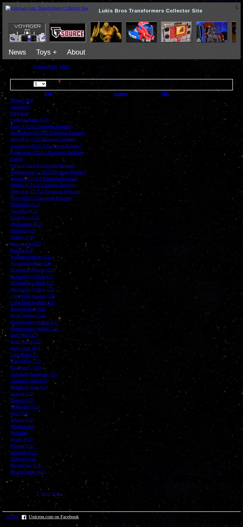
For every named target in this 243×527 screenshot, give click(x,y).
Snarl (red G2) (23, 335)
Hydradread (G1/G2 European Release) (47, 132)
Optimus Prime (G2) (29, 119)
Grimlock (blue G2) (28, 380)
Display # (23, 83)
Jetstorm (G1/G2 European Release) (44, 178)
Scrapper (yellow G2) (30, 263)
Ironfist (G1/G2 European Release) (43, 185)
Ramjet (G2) (22, 250)
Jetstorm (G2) (23, 230)
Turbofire (19, 432)
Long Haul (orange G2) (32, 295)
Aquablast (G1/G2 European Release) (45, 145)
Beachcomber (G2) (28, 472)
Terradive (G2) (24, 211)
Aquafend (19, 106)
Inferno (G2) (22, 419)
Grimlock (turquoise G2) (33, 374)
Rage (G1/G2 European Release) (41, 126)
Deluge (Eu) (21, 100)
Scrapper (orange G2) (30, 256)
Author (120, 93)
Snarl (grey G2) (25, 348)
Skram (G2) (21, 439)
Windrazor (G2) (25, 204)
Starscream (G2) (25, 243)
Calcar (16, 159)
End (56, 493)
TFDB (11, 516)
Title (48, 93)
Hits (166, 93)
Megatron (19, 113)
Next (45, 493)
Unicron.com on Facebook (54, 516)
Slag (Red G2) (24, 354)
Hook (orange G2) (27, 309)
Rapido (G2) (22, 445)
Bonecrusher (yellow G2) (34, 328)
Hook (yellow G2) (27, 315)
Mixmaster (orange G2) (32, 282)
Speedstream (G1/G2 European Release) (48, 172)
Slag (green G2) (25, 361)
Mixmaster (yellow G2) (32, 289)
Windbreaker (22, 426)
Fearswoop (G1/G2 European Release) (46, 152)
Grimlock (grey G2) (29, 387)
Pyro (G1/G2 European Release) (40, 198)
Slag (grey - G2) (25, 367)
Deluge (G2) (22, 237)
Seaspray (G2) (23, 452)
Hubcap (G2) (22, 458)
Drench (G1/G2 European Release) (43, 139)
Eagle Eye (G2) (25, 217)
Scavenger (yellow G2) (32, 276)
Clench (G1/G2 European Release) (43, 165)
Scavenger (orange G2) (32, 269)
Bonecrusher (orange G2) (34, 322)
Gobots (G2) (22, 393)
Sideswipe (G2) (25, 406)
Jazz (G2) (19, 413)
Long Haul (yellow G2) (32, 302)
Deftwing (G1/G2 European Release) (45, 191)
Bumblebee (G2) (26, 465)
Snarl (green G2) (26, 341)
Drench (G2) (22, 400)
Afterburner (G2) (26, 224)
